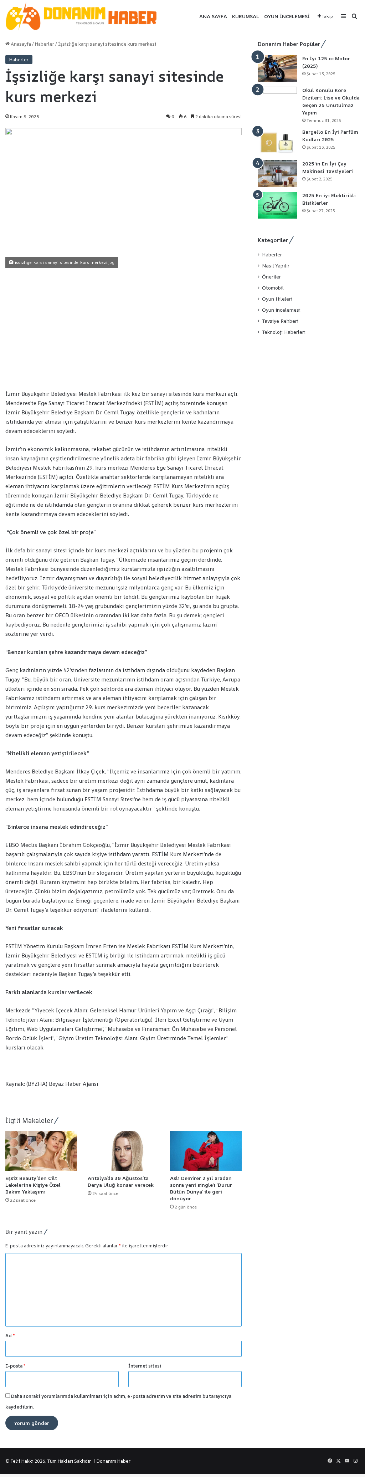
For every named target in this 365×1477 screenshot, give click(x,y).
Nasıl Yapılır (275, 265)
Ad (10, 1335)
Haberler (44, 44)
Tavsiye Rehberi (280, 321)
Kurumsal (245, 16)
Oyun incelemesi (287, 16)
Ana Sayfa (213, 16)
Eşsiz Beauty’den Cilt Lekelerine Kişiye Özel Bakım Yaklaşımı (33, 1185)
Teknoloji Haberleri (283, 332)
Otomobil (273, 288)
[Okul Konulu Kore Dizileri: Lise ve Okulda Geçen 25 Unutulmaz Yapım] (277, 100)
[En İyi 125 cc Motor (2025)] (277, 68)
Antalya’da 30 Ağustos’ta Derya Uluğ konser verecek (121, 1181)
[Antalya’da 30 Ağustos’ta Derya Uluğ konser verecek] (123, 1151)
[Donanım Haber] (85, 16)
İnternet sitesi (144, 1366)
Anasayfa (20, 44)
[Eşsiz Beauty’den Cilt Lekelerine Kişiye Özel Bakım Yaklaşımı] (41, 1151)
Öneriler (271, 277)
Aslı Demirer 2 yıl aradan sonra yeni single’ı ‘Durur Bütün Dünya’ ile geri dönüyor (201, 1188)
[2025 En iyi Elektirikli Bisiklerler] (277, 205)
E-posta (15, 1366)
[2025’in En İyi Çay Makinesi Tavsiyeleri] (277, 173)
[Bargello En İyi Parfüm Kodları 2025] (277, 141)
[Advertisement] (123, 329)
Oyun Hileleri (277, 299)
